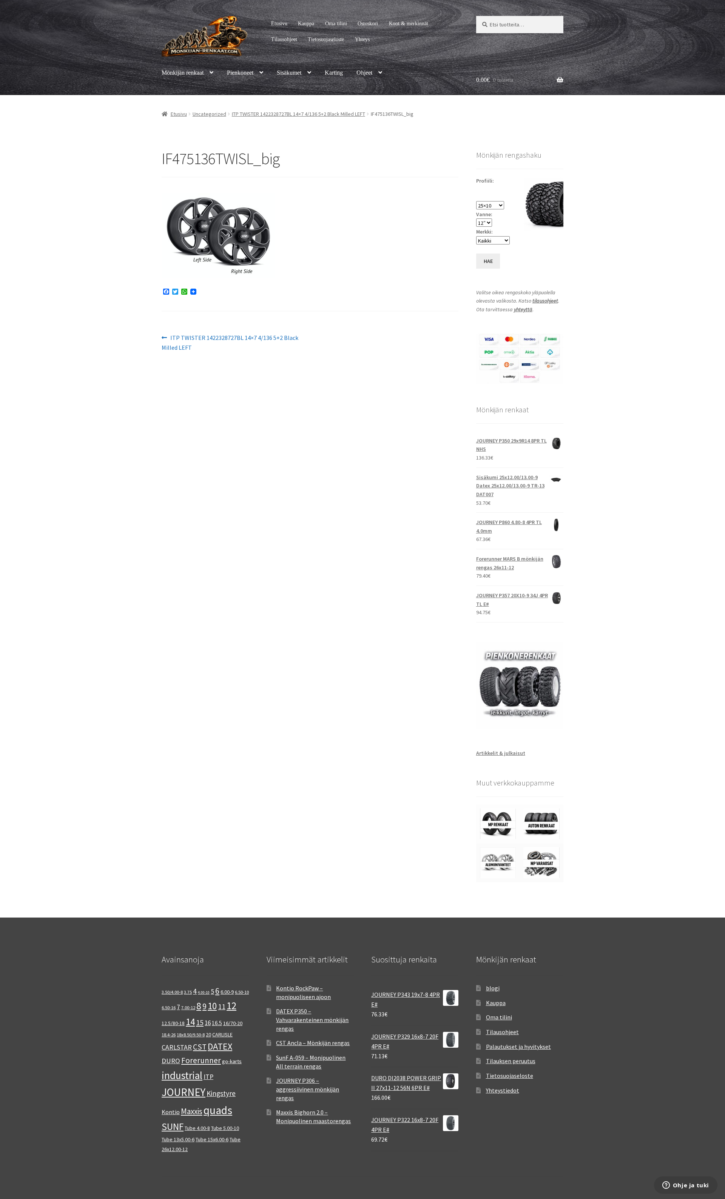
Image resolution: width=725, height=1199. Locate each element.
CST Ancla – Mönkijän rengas (313, 1043)
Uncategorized (209, 114)
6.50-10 (242, 992)
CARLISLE (222, 1034)
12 (231, 1005)
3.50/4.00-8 (172, 992)
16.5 (217, 1023)
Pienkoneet (240, 72)
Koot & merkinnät (408, 23)
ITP (208, 1076)
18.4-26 (169, 1035)
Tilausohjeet (284, 39)
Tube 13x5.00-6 (178, 1139)
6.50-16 (169, 1007)
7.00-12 (188, 1007)
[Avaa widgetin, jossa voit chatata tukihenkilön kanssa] (685, 1185)
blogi (493, 988)
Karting (334, 72)
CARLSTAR (177, 1047)
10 (212, 1006)
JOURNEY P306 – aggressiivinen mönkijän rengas (307, 1089)
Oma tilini (336, 23)
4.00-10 (204, 992)
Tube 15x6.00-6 (212, 1139)
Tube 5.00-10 (225, 1128)
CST (200, 1047)
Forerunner (201, 1060)
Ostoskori (368, 23)
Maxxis (191, 1111)
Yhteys (362, 39)
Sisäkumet (289, 72)
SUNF (173, 1127)
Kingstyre (221, 1093)
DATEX (220, 1046)
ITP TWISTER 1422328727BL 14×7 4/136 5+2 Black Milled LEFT (298, 114)
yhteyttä (523, 309)
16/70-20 (232, 1023)
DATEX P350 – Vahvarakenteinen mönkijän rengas (312, 1019)
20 (208, 1034)
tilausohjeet (545, 300)
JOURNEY (183, 1092)
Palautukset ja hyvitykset (518, 1046)
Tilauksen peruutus (510, 1061)
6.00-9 (227, 991)
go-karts (232, 1061)
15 (200, 1022)
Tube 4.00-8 (197, 1128)
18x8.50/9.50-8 (191, 1035)
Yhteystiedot (502, 1090)
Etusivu (279, 23)
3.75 (188, 992)
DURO (171, 1060)
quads (218, 1110)
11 (221, 1006)
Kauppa (306, 23)
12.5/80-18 (173, 1023)
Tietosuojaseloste (326, 39)
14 (190, 1022)
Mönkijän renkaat (183, 72)
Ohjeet (364, 72)
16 (208, 1023)
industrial (182, 1075)
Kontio (171, 1112)
